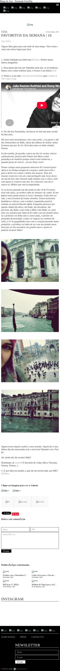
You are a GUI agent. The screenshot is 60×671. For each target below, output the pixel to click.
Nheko (36, 59)
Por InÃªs (6, 41)
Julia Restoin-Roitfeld (32, 76)
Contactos (37, 637)
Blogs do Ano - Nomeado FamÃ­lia (16, 1)
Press (23, 637)
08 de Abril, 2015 (16, 576)
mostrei (18, 462)
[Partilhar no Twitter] (40, 501)
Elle (55, 70)
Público (5, 473)
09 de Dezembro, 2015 (45, 585)
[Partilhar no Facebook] (7, 501)
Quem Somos (8, 637)
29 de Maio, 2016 (45, 576)
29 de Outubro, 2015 (11, 585)
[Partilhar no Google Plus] (23, 501)
